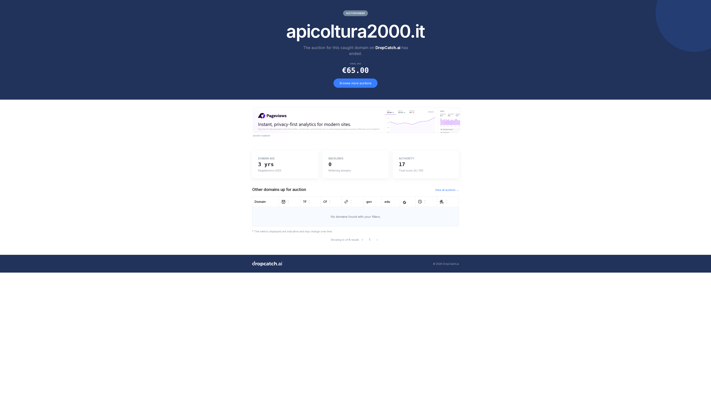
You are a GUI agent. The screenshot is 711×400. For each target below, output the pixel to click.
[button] (265, 201)
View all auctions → (447, 189)
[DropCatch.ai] (267, 263)
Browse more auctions (355, 83)
